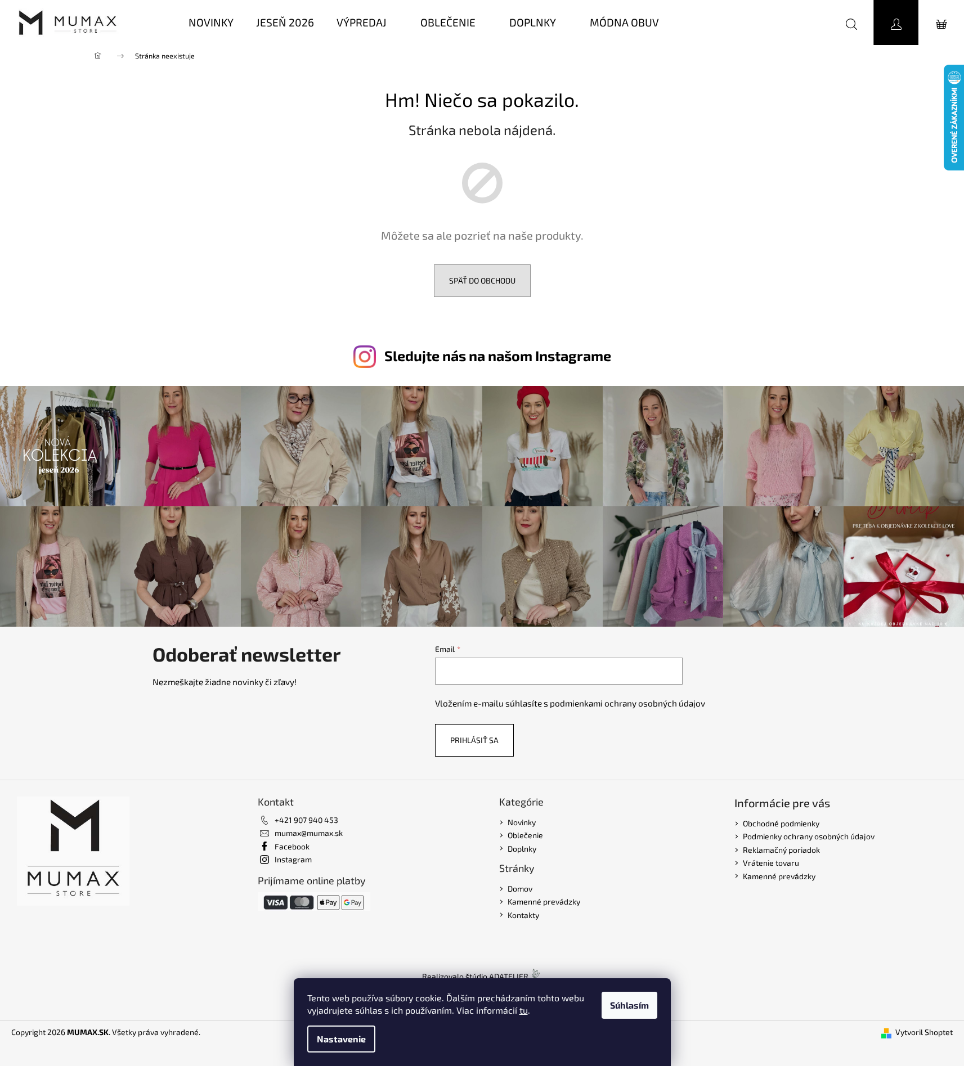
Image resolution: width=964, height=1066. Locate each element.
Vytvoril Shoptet (924, 1032)
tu (523, 1010)
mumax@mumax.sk (309, 833)
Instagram (293, 859)
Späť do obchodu (482, 280)
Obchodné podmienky (781, 823)
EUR (803, 22)
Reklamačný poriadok (781, 849)
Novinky (522, 822)
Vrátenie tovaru (771, 862)
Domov (520, 888)
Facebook (292, 846)
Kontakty (523, 915)
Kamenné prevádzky (544, 901)
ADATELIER (508, 976)
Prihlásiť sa (474, 740)
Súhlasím (629, 1005)
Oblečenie (525, 835)
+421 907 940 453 (306, 820)
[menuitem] (211, 23)
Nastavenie (341, 1038)
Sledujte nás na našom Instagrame (497, 355)
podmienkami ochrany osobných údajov (627, 703)
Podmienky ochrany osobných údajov (809, 836)
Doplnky (522, 848)
